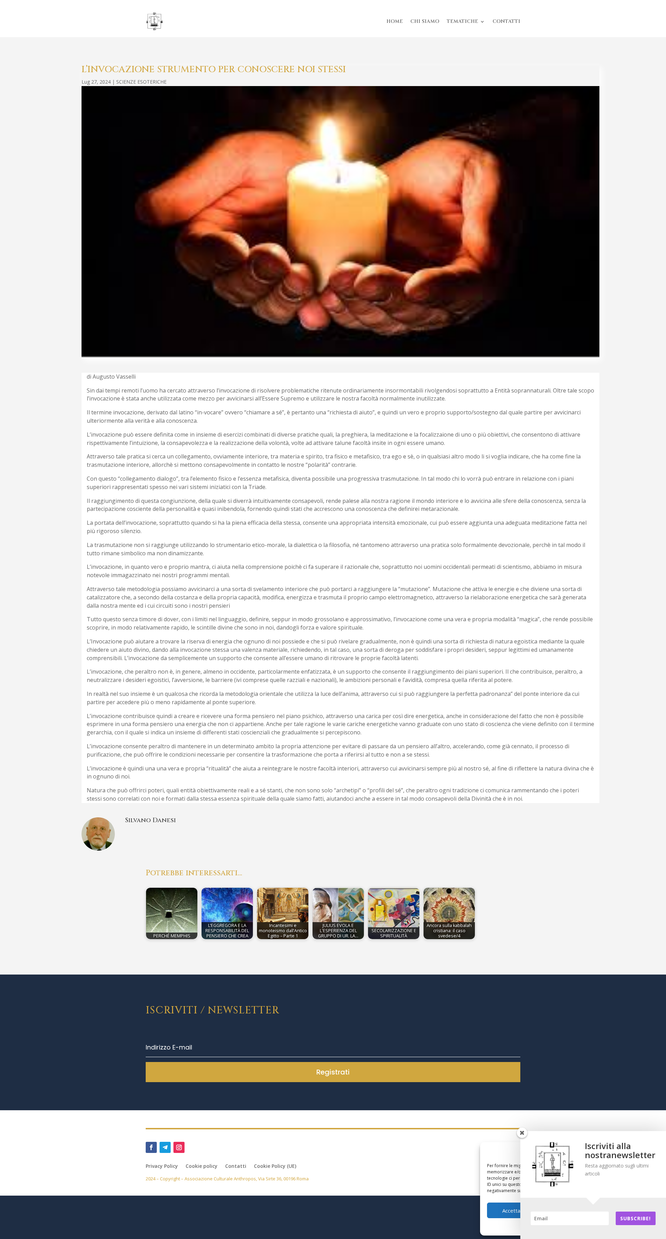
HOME (394, 21)
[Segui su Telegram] (165, 1147)
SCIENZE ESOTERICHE (141, 81)
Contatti (235, 1166)
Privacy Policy (162, 1166)
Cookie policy (201, 1166)
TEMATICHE (462, 21)
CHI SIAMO (424, 21)
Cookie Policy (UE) (275, 1166)
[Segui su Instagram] (179, 1147)
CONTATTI (506, 21)
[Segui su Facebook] (151, 1147)
